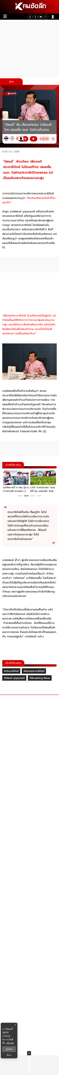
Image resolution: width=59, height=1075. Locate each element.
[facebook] (30, 17)
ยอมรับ (9, 1049)
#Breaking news (39, 678)
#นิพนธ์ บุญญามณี (14, 678)
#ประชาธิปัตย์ (11, 671)
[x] (35, 17)
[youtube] (40, 17)
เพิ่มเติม (10, 1043)
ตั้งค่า (9, 1055)
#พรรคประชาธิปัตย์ (33, 671)
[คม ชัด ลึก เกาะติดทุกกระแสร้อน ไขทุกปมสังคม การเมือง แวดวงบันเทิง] (29, 6)
